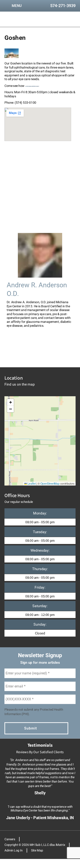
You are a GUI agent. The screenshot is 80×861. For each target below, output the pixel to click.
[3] (50, 350)
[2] (40, 350)
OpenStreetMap (50, 483)
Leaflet (31, 483)
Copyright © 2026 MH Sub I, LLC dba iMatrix (34, 844)
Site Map (37, 850)
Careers (9, 839)
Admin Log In (13, 850)
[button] (10, 402)
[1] (29, 350)
